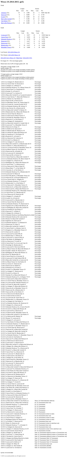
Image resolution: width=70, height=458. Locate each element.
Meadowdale (4, 45)
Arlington (3, 12)
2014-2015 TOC (27, 58)
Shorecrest (4, 41)
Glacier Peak (4, 37)
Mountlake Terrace (6, 47)
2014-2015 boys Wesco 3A (8, 58)
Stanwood (3, 15)
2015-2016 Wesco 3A (14, 55)
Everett (3, 17)
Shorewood (4, 43)
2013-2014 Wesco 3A (14, 52)
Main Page (19, 58)
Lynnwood (4, 35)
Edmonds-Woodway (6, 39)
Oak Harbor (4, 21)
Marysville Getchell (6, 19)
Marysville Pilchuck (6, 23)
